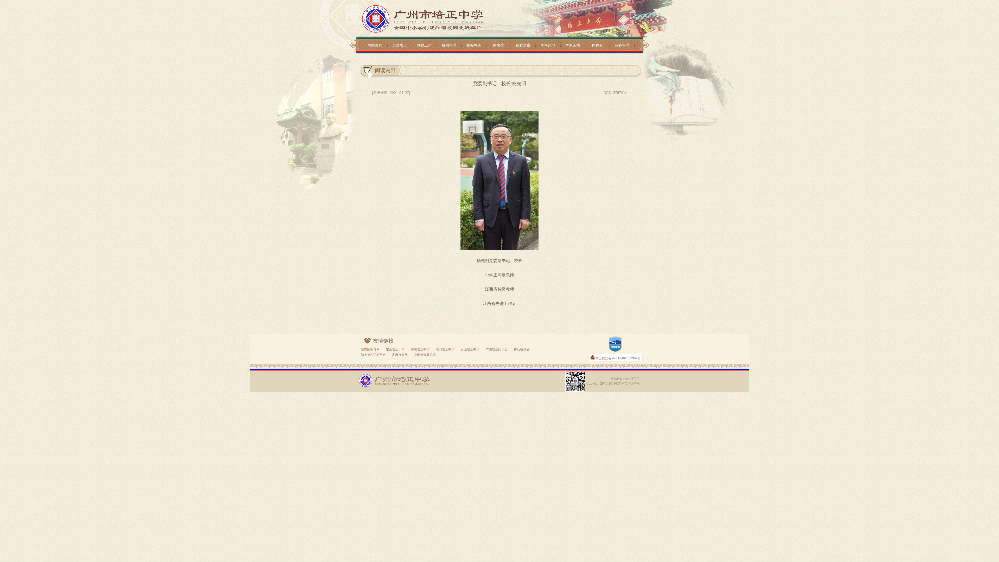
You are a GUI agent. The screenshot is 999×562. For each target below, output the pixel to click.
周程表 (597, 45)
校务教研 (473, 45)
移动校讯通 (521, 349)
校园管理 (449, 45)
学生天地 (572, 45)
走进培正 (399, 45)
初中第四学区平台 (373, 354)
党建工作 (424, 45)
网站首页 (375, 45)
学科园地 (548, 45)
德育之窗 (523, 45)
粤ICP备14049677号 (625, 378)
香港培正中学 (420, 349)
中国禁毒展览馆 (425, 354)
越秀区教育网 (370, 349)
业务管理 (622, 45)
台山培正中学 (470, 349)
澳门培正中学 (445, 349)
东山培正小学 (395, 349)
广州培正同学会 (497, 349)
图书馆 (498, 45)
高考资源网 (400, 354)
